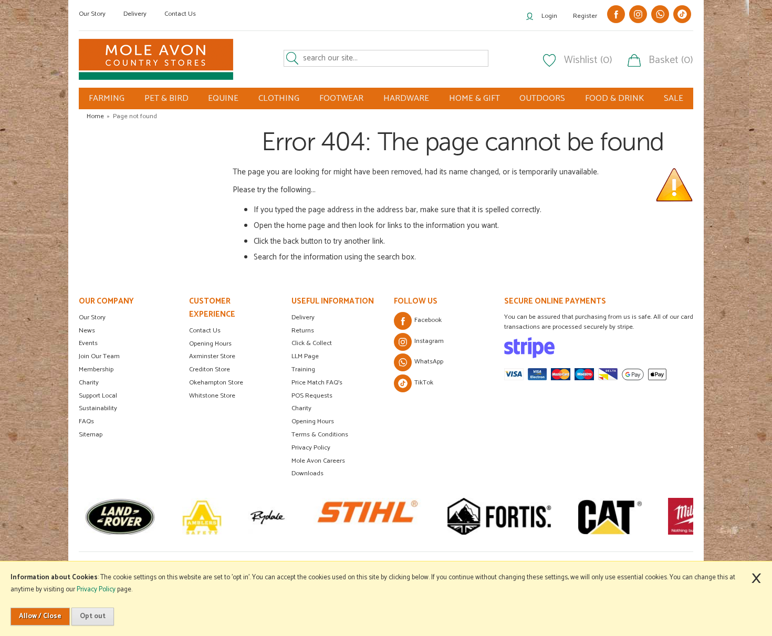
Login (549, 16)
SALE (673, 98)
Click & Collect (311, 343)
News (87, 330)
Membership (96, 369)
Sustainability (98, 408)
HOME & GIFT (474, 98)
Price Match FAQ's (316, 382)
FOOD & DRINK (614, 98)
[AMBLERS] (202, 516)
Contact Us (180, 13)
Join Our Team (99, 356)
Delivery (135, 13)
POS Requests (311, 395)
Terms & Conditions (319, 434)
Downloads (307, 473)
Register (585, 16)
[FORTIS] (499, 516)
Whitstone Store (212, 395)
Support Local (98, 395)
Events (88, 343)
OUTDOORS (542, 98)
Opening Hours (210, 343)
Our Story (92, 13)
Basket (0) (671, 60)
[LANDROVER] (120, 516)
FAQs (86, 421)
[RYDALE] (267, 516)
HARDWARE (406, 98)
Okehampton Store (216, 382)
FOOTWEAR (341, 98)
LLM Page (305, 356)
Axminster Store (212, 356)
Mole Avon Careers (318, 460)
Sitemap (90, 434)
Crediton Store (209, 369)
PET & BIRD (166, 98)
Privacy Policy (310, 447)
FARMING (106, 98)
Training (303, 369)
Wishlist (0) (588, 60)
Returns (302, 330)
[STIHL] (367, 516)
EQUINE (223, 98)
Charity (89, 382)
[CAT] (610, 516)
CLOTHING (278, 98)
